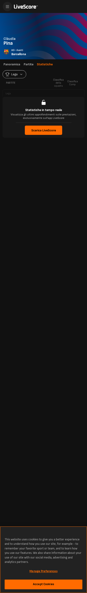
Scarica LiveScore (43, 130)
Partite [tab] (28, 64)
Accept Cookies (43, 584)
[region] (43, 559)
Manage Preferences (43, 571)
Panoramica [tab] (11, 64)
